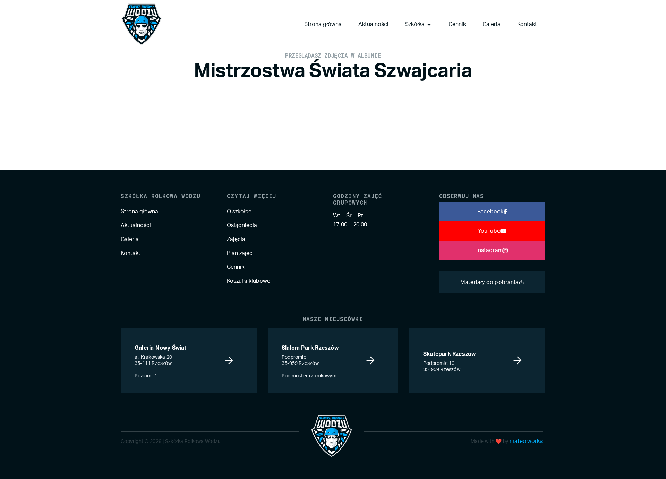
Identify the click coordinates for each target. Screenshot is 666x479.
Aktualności (136, 225)
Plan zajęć (240, 253)
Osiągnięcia (242, 225)
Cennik (235, 267)
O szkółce (239, 211)
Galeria (130, 239)
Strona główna (139, 211)
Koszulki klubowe (248, 281)
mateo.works (526, 441)
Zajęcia (236, 239)
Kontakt (130, 253)
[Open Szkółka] (429, 24)
